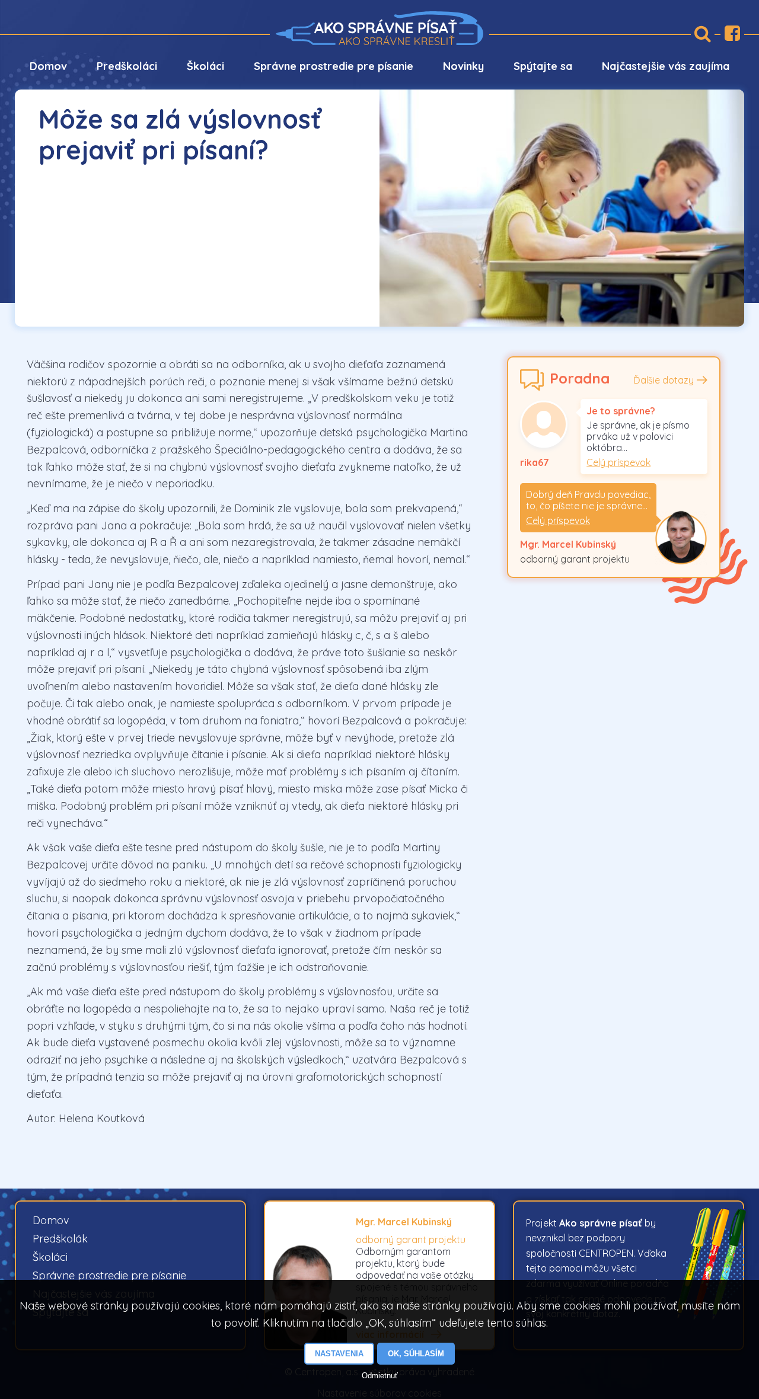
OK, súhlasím (416, 1353)
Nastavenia (339, 1353)
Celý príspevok (618, 462)
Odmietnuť (380, 1375)
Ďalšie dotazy (663, 380)
